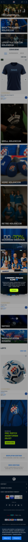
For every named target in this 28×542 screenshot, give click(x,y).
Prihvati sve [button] (17, 538)
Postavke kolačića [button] (17, 534)
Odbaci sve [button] (7, 538)
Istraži (14, 290)
